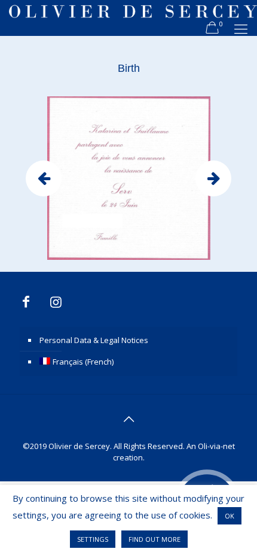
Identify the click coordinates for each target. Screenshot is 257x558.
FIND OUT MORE (154, 539)
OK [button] (229, 515)
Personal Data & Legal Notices (93, 340)
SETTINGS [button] (92, 539)
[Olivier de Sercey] (133, 18)
